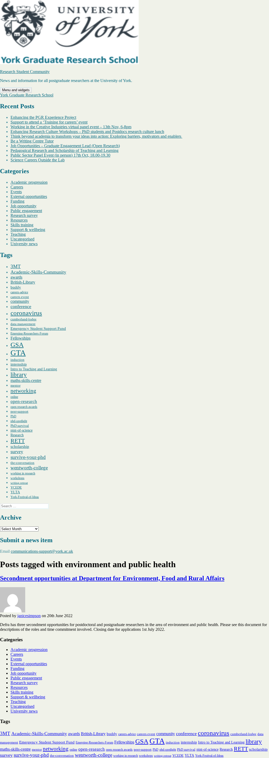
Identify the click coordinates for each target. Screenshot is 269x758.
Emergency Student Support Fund (38, 328)
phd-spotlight (19, 421)
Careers (17, 187)
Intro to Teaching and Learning (34, 369)
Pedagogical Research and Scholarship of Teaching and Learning (64, 150)
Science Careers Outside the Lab (38, 160)
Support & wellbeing (28, 229)
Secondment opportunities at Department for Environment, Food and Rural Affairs (112, 578)
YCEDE (16, 487)
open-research (24, 401)
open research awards (24, 407)
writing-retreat (19, 483)
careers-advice (19, 292)
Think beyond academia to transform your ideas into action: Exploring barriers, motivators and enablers (96, 136)
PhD (13, 416)
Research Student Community (25, 71)
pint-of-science (22, 430)
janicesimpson (29, 615)
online (14, 397)
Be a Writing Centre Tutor (32, 141)
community (20, 301)
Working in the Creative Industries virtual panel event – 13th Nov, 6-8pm (71, 127)
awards (16, 277)
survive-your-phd (28, 457)
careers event (20, 297)
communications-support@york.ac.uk (42, 551)
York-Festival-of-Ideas (25, 497)
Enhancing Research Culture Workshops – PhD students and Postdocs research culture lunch (87, 131)
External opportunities (29, 196)
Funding (17, 201)
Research (17, 435)
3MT (16, 266)
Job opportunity (24, 206)
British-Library (23, 282)
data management (23, 324)
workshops (17, 478)
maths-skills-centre (26, 380)
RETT (18, 440)
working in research (23, 473)
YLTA (15, 492)
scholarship (20, 446)
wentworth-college (29, 467)
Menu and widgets (16, 90)
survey (17, 451)
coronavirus (26, 312)
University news (24, 244)
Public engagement (26, 210)
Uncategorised (22, 239)
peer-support (19, 411)
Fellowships (20, 338)
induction (17, 360)
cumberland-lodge (24, 319)
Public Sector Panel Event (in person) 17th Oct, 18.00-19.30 (60, 155)
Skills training (22, 225)
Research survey (24, 215)
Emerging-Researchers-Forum (29, 333)
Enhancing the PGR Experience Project (43, 117)
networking (23, 391)
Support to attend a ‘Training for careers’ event (49, 122)
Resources (19, 220)
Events (16, 192)
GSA (17, 344)
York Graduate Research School (26, 95)
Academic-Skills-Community (38, 272)
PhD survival (20, 426)
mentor (15, 385)
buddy (16, 287)
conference (21, 306)
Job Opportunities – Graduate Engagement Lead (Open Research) (65, 146)
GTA (18, 353)
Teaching (18, 234)
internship (19, 364)
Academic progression (29, 182)
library (19, 374)
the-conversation (22, 463)
